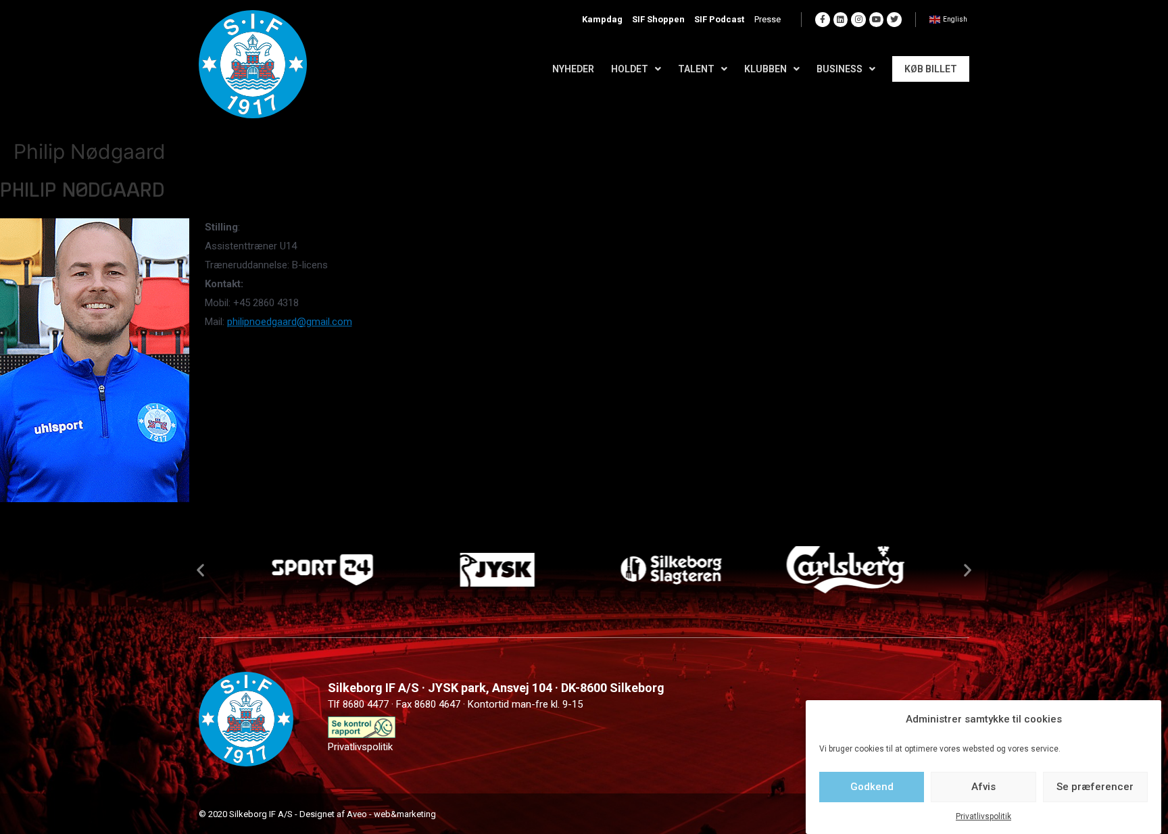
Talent (696, 69)
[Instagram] (858, 19)
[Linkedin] (840, 19)
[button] (200, 570)
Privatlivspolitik (983, 816)
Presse (767, 19)
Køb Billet (930, 69)
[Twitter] (894, 19)
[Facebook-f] (822, 19)
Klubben (765, 69)
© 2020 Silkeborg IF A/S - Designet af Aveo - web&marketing (317, 814)
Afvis (983, 787)
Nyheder (573, 69)
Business (839, 69)
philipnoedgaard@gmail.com (289, 322)
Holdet (629, 69)
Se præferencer (1095, 787)
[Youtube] (876, 19)
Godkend (872, 787)
